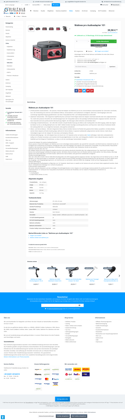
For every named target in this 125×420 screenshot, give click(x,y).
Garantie (98, 327)
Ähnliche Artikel (32, 261)
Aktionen (8, 96)
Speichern (112, 66)
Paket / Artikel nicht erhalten (73, 325)
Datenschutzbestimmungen (55, 308)
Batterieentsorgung (101, 323)
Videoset (9, 59)
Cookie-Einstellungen (12, 135)
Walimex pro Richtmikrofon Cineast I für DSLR (73, 280)
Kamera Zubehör (10, 40)
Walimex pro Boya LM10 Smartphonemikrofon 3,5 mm (111, 280)
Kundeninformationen (12, 137)
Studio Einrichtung (70, 327)
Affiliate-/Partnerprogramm (103, 321)
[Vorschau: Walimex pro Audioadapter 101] (31, 29)
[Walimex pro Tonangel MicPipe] (92, 271)
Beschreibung (31, 102)
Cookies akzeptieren (63, 416)
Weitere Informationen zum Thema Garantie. (16, 357)
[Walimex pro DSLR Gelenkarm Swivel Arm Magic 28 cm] (55, 271)
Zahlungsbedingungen (71, 331)
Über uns (8, 140)
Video (7, 43)
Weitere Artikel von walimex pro (39, 237)
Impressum (9, 159)
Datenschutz (9, 154)
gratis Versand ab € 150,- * (12, 1)
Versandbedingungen (12, 148)
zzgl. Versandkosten (113, 32)
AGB (7, 156)
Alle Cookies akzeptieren (79, 416)
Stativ (88, 135)
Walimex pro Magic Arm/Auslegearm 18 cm (36, 280)
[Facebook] (76, 90)
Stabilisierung (11, 50)
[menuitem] (14, 4)
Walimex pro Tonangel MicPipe (92, 280)
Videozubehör (11, 69)
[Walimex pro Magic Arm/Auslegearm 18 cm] (36, 271)
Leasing (67, 323)
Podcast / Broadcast (12, 75)
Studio (7, 33)
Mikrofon (9, 62)
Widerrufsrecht (10, 151)
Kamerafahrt (10, 53)
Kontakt (8, 145)
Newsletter (99, 331)
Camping (8, 86)
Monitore (9, 66)
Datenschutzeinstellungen (46, 416)
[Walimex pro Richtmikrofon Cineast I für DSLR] (73, 271)
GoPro (9, 72)
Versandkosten (29, 402)
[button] (99, 46)
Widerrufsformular (70, 342)
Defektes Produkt (70, 321)
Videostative (10, 56)
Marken (8, 30)
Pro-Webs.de (76, 406)
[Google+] (80, 90)
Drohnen (8, 83)
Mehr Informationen (90, 412)
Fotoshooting (9, 27)
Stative (7, 79)
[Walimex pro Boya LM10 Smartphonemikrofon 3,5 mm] (111, 271)
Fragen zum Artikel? (103, 51)
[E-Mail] (92, 90)
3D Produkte (9, 89)
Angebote (8, 93)
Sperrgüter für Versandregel (10, 100)
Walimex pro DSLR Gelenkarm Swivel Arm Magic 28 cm (54, 280)
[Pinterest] (88, 90)
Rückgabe (68, 338)
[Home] (30, 11)
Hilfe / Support (10, 143)
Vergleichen (79, 51)
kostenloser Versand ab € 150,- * (14, 113)
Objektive (8, 37)
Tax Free (67, 330)
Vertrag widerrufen (62, 399)
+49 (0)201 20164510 (12, 374)
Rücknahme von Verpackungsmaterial (107, 334)
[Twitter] (84, 90)
